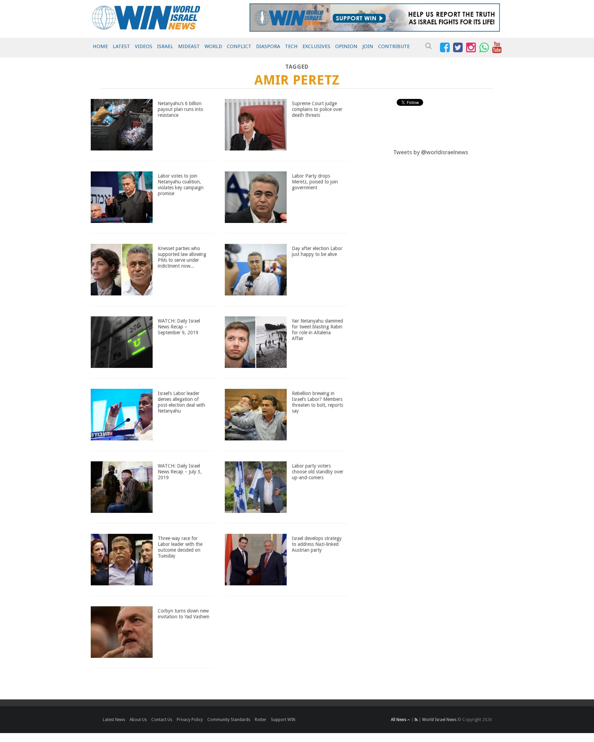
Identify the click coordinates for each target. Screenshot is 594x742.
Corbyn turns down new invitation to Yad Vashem (183, 613)
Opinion (346, 46)
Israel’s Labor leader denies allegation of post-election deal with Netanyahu (181, 402)
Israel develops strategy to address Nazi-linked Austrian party (317, 544)
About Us (138, 719)
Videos (143, 46)
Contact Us (161, 719)
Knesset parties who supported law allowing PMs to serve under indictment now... (182, 257)
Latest (121, 46)
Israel (165, 46)
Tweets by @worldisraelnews (430, 152)
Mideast (189, 46)
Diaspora (268, 46)
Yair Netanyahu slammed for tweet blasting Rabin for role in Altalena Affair (317, 329)
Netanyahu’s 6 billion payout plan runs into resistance (180, 109)
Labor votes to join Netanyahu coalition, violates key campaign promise (181, 184)
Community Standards (228, 719)
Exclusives (316, 46)
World (213, 46)
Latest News (114, 719)
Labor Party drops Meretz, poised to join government (315, 181)
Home (100, 46)
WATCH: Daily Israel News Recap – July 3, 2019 (180, 471)
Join (367, 46)
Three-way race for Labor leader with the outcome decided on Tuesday (180, 547)
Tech (291, 46)
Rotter (260, 719)
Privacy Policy (190, 719)
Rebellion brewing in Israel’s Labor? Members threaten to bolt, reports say (317, 402)
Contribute (394, 46)
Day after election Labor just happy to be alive (317, 251)
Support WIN (283, 719)
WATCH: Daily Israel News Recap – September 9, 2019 (179, 326)
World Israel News (439, 719)
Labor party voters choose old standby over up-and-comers (317, 471)
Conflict (239, 46)
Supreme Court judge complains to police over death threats (317, 109)
